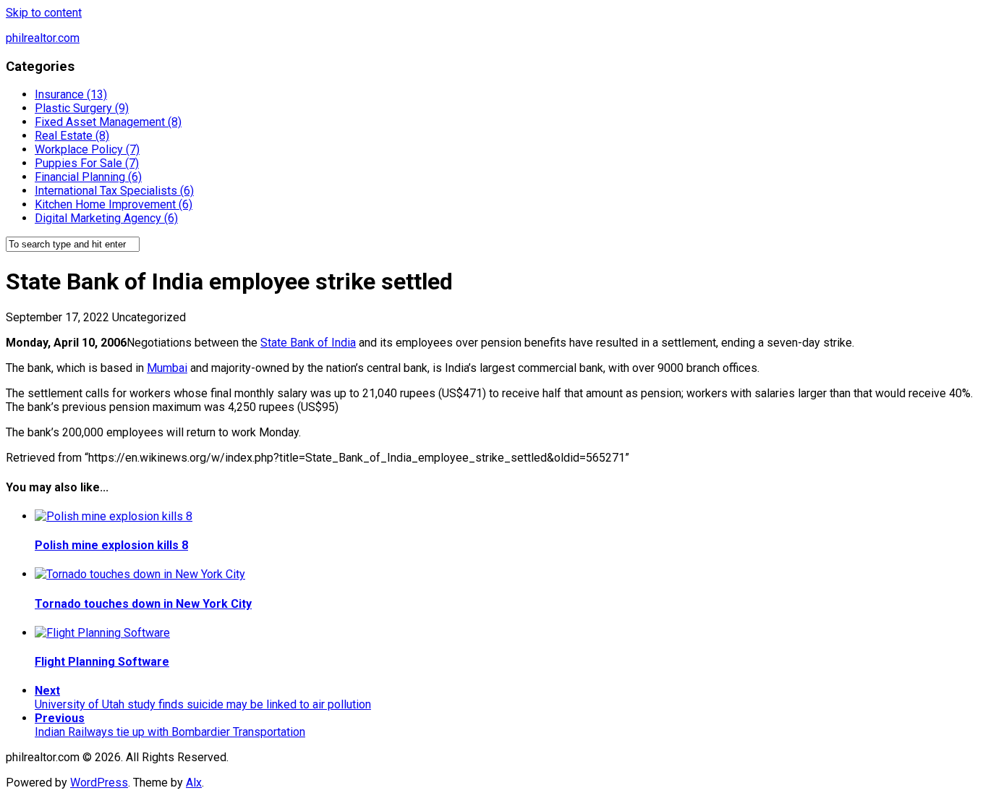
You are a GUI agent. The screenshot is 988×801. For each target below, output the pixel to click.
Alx (194, 782)
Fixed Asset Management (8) (108, 122)
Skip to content (44, 13)
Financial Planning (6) (88, 177)
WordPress (99, 782)
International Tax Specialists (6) (114, 191)
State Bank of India (308, 342)
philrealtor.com (43, 38)
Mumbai (167, 368)
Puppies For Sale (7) (87, 163)
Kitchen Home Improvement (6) (113, 204)
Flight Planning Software (102, 662)
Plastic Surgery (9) (82, 108)
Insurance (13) (71, 94)
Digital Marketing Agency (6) (106, 218)
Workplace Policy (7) (87, 149)
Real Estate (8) (72, 136)
